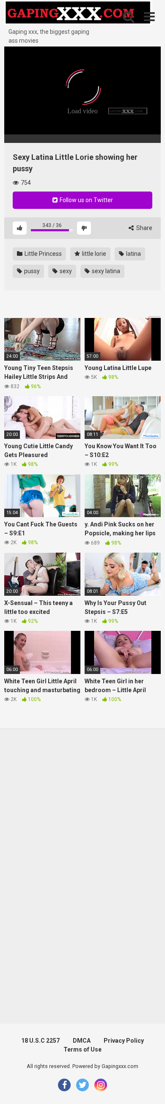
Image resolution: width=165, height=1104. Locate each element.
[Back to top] (149, 1087)
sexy (65, 271)
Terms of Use (82, 1049)
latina (133, 253)
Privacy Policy (124, 1040)
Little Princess (42, 253)
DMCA (82, 1040)
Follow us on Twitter (85, 200)
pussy (31, 271)
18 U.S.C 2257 (40, 1040)
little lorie (93, 253)
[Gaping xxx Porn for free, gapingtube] (78, 13)
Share (143, 228)
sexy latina (105, 271)
